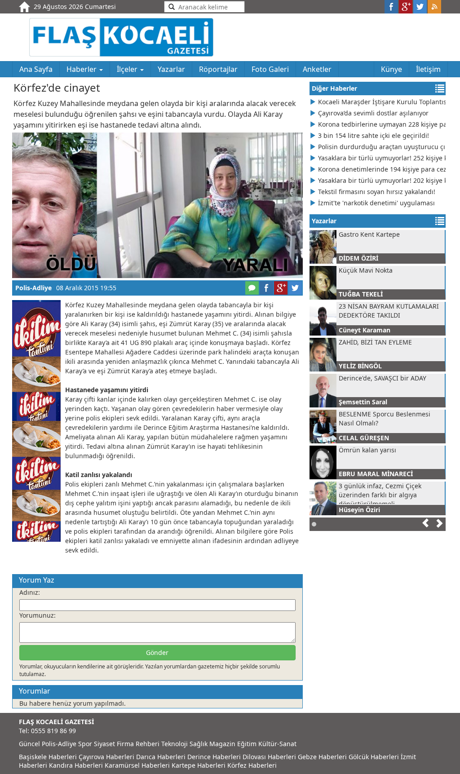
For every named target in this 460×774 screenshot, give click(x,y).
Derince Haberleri (214, 756)
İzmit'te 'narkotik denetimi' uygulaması (376, 203)
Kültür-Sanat (277, 743)
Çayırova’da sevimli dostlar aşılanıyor (373, 113)
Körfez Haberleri (252, 765)
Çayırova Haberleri (106, 756)
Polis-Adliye (33, 287)
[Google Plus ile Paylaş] (405, 6)
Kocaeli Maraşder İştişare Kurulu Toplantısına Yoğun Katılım (382, 101)
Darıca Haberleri (161, 756)
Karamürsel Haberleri (137, 765)
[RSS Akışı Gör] (434, 6)
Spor (85, 743)
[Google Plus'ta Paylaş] (281, 288)
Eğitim (247, 743)
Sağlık (199, 743)
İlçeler (128, 69)
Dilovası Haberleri (269, 756)
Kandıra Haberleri (76, 765)
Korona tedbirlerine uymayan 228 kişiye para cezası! (382, 124)
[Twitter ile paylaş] (420, 6)
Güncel (29, 743)
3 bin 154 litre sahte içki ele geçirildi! (373, 135)
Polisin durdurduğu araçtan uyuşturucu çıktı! (382, 146)
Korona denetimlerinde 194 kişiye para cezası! (382, 169)
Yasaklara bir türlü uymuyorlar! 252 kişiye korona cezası (382, 158)
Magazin (222, 743)
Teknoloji (174, 743)
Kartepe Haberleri (199, 765)
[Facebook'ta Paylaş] (266, 288)
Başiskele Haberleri (48, 756)
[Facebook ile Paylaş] (391, 6)
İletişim (428, 69)
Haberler (82, 69)
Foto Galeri (270, 69)
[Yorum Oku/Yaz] (252, 288)
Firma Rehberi (138, 743)
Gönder (157, 652)
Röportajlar (218, 69)
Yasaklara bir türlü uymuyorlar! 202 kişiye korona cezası (382, 180)
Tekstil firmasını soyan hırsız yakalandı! (376, 191)
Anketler (317, 69)
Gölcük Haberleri (374, 756)
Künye (391, 69)
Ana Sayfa (36, 69)
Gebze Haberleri (322, 756)
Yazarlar (171, 69)
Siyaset (104, 743)
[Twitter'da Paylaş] (295, 288)
